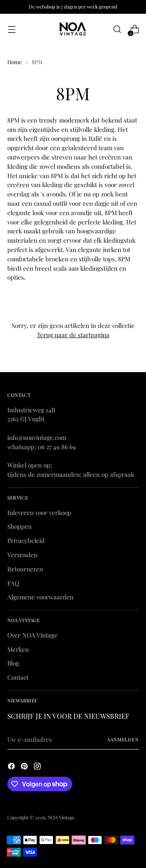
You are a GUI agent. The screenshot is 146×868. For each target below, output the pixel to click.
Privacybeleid (26, 540)
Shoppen (19, 526)
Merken (18, 649)
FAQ (13, 583)
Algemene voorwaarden (40, 597)
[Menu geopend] (11, 29)
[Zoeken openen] (117, 29)
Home (14, 61)
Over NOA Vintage (32, 635)
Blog (13, 663)
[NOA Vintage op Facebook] (12, 767)
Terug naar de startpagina (73, 335)
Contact (17, 677)
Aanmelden (123, 739)
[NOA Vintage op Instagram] (38, 767)
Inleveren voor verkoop (39, 512)
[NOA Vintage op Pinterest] (25, 767)
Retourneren (25, 569)
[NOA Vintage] (73, 29)
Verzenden (22, 555)
